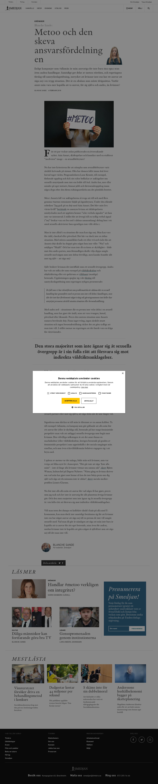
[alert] (79, 392)
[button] (79, 407)
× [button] (123, 373)
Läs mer (84, 387)
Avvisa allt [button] (88, 401)
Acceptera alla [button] (71, 401)
